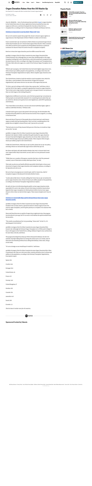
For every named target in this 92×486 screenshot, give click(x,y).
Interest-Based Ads (49, 384)
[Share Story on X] (44, 15)
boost (39, 22)
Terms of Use (67, 384)
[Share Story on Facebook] (40, 15)
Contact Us (80, 384)
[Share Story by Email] (47, 15)
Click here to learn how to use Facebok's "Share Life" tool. (23, 32)
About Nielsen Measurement (59, 384)
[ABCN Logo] (15, 2)
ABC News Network (13, 384)
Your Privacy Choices (74, 384)
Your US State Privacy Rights (28, 384)
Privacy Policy (19, 384)
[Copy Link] (51, 15)
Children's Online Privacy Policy (39, 384)
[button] (9, 2)
